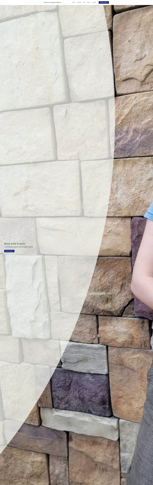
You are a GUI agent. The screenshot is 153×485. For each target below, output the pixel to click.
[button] (52, 2)
